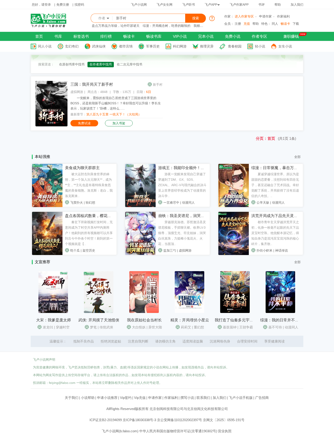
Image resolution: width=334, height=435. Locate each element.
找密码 (79, 4)
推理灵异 (207, 46)
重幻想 (199, 327)
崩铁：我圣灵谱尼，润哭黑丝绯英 (187, 216)
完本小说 (206, 36)
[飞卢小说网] (51, 26)
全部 (297, 157)
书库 (58, 36)
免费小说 (232, 36)
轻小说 (260, 46)
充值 (247, 23)
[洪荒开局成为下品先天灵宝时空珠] (233, 254)
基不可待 (275, 327)
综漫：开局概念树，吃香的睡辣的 (166, 26)
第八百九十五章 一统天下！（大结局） (113, 114)
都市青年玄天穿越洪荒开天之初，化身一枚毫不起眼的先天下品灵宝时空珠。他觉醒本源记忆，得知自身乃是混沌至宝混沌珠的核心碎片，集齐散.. (275, 233)
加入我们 (297, 4)
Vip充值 (140, 398)
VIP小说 (180, 36)
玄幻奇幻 (72, 46)
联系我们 (203, 398)
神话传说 (281, 250)
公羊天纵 (263, 202)
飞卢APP (211, 4)
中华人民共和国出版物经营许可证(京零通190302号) (178, 431)
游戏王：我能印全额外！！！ (183, 168)
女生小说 (285, 46)
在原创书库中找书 (72, 64)
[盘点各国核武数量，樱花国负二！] (47, 254)
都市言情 (126, 46)
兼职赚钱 (291, 36)
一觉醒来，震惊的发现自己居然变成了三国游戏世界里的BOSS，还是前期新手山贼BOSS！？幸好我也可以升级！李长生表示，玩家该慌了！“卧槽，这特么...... (115, 103)
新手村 (157, 84)
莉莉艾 (186, 327)
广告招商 (262, 398)
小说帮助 (88, 398)
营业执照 (225, 431)
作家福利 (283, 16)
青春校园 (235, 46)
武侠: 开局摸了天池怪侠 (98, 320)
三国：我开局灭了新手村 (91, 84)
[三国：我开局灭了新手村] (51, 125)
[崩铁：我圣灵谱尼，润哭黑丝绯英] (140, 254)
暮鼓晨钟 (230, 327)
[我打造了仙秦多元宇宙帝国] (235, 312)
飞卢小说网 (139, 4)
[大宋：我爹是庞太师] (53, 312)
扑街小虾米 (264, 250)
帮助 (277, 4)
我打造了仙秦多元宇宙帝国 (238, 320)
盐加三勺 (169, 250)
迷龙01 (48, 327)
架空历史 (88, 250)
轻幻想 (90, 202)
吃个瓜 (75, 250)
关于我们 (71, 398)
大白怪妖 (139, 327)
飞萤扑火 (76, 202)
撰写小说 (187, 398)
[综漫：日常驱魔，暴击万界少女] (233, 206)
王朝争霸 (246, 327)
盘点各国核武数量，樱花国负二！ (94, 216)
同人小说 (45, 46)
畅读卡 (285, 23)
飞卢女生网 (164, 4)
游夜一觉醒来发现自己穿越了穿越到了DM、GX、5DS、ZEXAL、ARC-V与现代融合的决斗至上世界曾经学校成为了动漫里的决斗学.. (182, 185)
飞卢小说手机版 (241, 398)
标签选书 (81, 36)
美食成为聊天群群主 (82, 168)
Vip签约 (126, 398)
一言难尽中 (171, 202)
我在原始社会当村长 (144, 320)
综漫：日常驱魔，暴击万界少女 (278, 168)
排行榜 (106, 36)
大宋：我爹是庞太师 (53, 320)
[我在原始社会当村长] (144, 312)
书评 (261, 4)
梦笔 (93, 327)
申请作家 (265, 16)
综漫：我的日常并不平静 (281, 320)
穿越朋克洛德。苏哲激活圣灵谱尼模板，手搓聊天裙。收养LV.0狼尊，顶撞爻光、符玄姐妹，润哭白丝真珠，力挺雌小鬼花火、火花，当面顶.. (182, 233)
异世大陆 (155, 327)
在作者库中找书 (101, 64)
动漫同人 (188, 202)
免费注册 (62, 4)
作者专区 (259, 36)
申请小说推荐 (107, 398)
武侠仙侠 (99, 46)
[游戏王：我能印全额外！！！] (140, 206)
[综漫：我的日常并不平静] (280, 312)
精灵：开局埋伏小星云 (189, 320)
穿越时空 (63, 327)
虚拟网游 (76, 92)
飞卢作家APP (239, 4)
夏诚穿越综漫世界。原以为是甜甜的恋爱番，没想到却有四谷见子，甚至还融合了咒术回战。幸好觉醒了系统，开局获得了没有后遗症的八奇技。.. (275, 185)
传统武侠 (106, 327)
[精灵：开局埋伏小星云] (189, 312)
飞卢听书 (188, 4)
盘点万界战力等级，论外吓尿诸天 (116, 26)
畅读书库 (154, 36)
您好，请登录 (41, 4)
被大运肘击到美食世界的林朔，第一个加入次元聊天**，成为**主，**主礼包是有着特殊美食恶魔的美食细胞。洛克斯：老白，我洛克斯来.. (89, 185)
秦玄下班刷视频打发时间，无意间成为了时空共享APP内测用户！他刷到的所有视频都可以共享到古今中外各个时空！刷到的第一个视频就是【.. (89, 233)
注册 (238, 23)
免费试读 (84, 123)
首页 (39, 36)
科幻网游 (180, 46)
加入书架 (118, 123)
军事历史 (153, 46)
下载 (296, 23)
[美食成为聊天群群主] (47, 206)
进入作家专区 (244, 16)
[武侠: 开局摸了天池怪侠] (98, 312)
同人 (275, 23)
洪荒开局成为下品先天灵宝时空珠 (280, 216)
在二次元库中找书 (129, 64)
